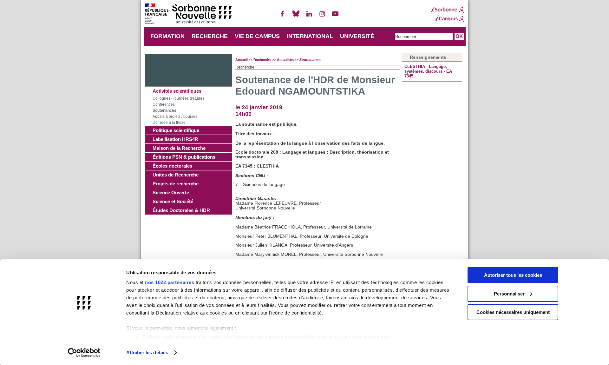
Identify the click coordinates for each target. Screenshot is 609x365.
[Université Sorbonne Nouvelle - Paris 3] (188, 14)
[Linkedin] (309, 16)
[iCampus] (448, 19)
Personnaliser (509, 293)
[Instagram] (322, 16)
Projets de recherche (176, 183)
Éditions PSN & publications (184, 157)
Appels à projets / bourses (175, 116)
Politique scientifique (176, 130)
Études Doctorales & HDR (181, 210)
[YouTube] (335, 16)
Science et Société (173, 201)
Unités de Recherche (176, 174)
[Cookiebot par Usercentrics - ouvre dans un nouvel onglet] (84, 352)
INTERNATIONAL (310, 36)
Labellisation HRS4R (175, 139)
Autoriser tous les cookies (513, 275)
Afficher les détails (147, 352)
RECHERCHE (210, 36)
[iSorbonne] (448, 10)
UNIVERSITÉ (357, 36)
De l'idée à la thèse (169, 122)
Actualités (285, 60)
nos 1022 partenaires (169, 282)
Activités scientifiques (177, 91)
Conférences (164, 104)
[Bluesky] (296, 16)
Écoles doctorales (172, 166)
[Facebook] (282, 16)
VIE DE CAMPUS (257, 36)
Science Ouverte (171, 192)
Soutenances (164, 110)
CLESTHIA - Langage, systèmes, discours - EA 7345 (428, 71)
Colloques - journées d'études (178, 98)
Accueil (241, 60)
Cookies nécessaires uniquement (513, 312)
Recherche (262, 60)
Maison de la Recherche (179, 148)
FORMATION (167, 36)
